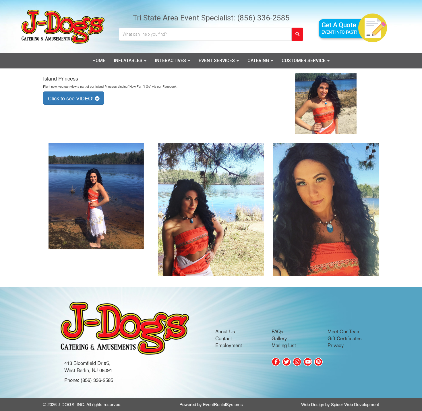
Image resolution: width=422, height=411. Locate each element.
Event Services (217, 60)
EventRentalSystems (223, 404)
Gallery (279, 338)
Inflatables (129, 60)
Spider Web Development (355, 404)
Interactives (171, 60)
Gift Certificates (345, 338)
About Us (225, 331)
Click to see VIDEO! (71, 98)
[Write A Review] (297, 362)
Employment (228, 345)
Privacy (336, 345)
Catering (258, 60)
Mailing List (284, 345)
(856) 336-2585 (263, 17)
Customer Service (304, 60)
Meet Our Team (344, 331)
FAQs (277, 331)
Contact (223, 338)
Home (98, 60)
